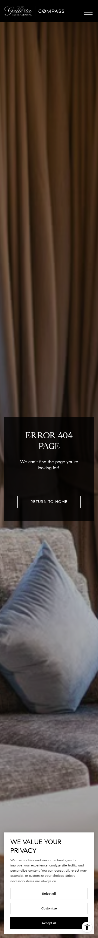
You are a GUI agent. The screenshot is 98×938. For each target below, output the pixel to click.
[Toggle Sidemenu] (88, 11)
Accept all (49, 923)
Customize (49, 908)
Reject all (49, 893)
